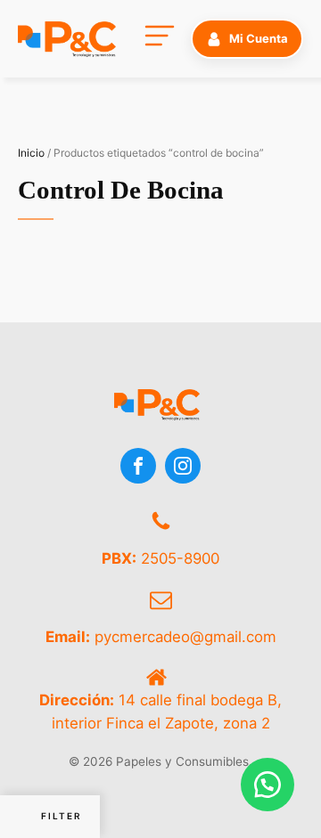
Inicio (31, 152)
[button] (247, 38)
